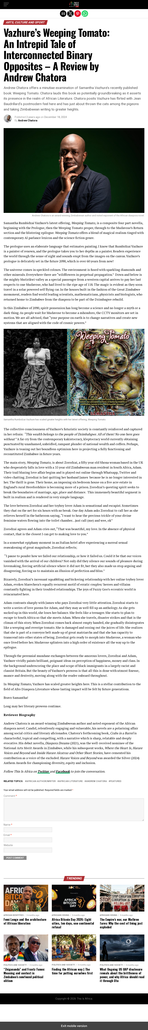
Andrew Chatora (27, 120)
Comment (10, 796)
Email (8, 835)
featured (115, 781)
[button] (6, 4)
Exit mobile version (74, 1026)
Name (8, 824)
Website (8, 845)
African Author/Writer (41, 781)
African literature (71, 781)
